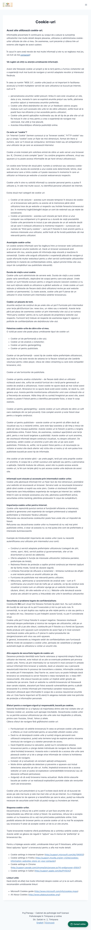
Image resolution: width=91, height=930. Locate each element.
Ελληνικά (49, 923)
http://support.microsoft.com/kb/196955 (64, 854)
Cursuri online (80, 924)
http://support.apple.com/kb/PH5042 (52, 871)
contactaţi (25, 55)
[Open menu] (86, 5)
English (40, 923)
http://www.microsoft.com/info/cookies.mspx (56, 891)
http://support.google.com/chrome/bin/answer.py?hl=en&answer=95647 (45, 867)
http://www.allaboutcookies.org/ (44, 894)
